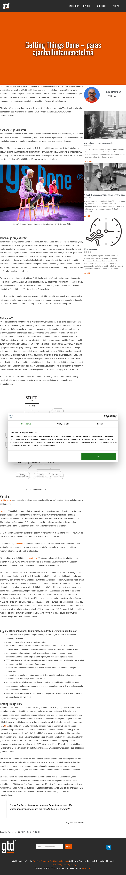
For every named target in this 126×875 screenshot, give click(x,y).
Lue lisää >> (88, 161)
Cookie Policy (56, 865)
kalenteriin (32, 558)
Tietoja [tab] (100, 424)
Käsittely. (4, 511)
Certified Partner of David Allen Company (51, 861)
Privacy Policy (70, 865)
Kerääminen (5, 500)
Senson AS (86, 868)
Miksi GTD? (74, 6)
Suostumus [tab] (26, 424)
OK (98, 456)
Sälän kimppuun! (90, 249)
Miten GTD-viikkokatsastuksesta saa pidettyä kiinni (104, 194)
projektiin (19, 544)
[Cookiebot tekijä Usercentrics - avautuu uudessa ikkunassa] (106, 416)
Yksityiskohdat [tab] (63, 424)
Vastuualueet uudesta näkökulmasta (98, 143)
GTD (6, 726)
